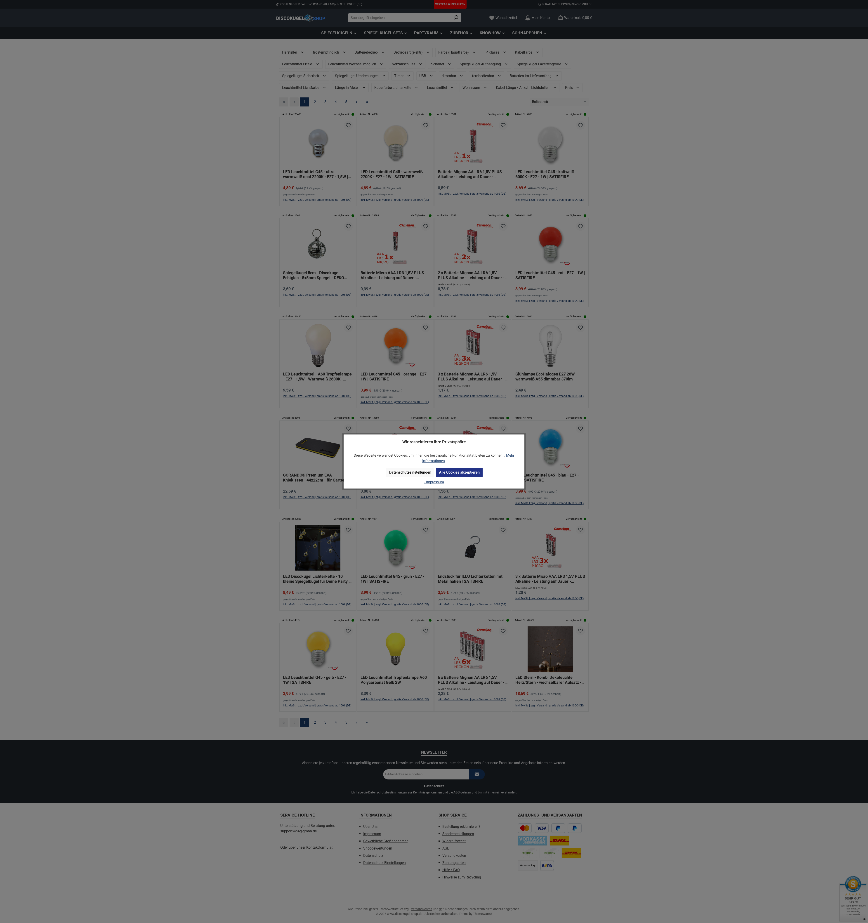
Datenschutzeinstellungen (410, 472)
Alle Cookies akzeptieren (459, 472)
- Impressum (434, 482)
